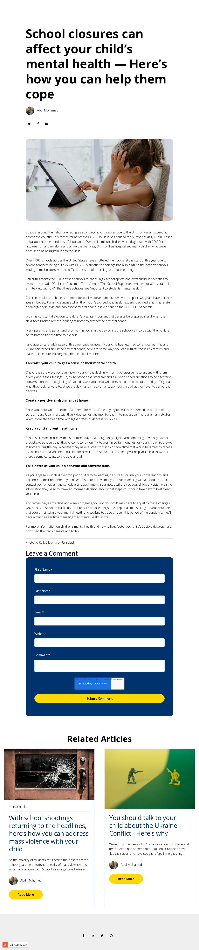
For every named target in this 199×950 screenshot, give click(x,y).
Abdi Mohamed (47, 110)
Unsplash (68, 542)
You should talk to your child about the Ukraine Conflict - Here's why (143, 825)
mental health (18, 806)
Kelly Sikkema (48, 542)
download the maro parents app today (52, 531)
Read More (26, 894)
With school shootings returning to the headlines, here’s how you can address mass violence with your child (49, 833)
